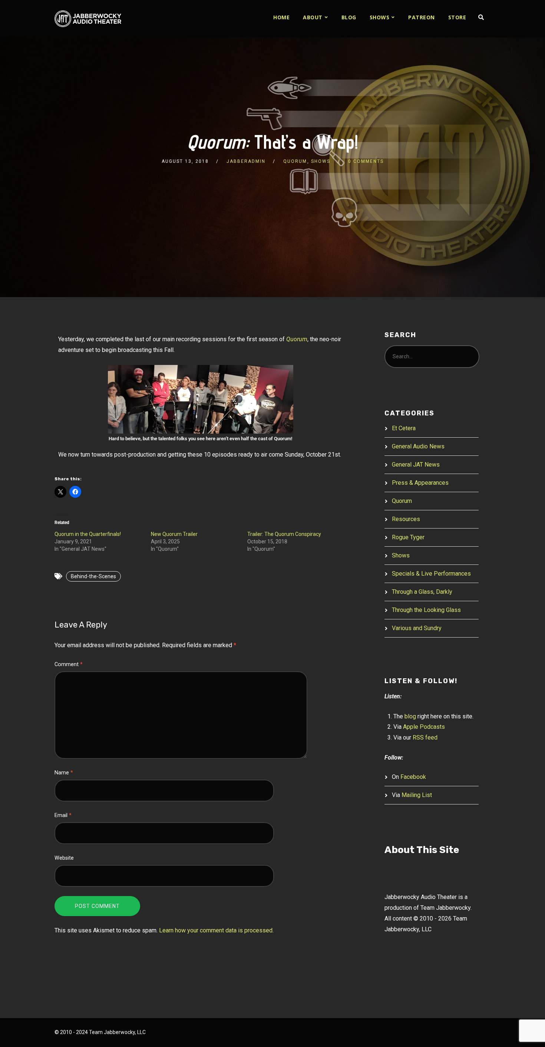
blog (410, 716)
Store (457, 17)
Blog (348, 17)
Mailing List (417, 795)
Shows (380, 17)
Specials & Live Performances (431, 573)
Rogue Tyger (408, 537)
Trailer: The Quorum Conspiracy (284, 534)
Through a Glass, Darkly (422, 591)
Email (63, 815)
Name (63, 773)
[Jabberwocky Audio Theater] (87, 18)
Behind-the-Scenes (93, 576)
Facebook (413, 776)
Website (64, 858)
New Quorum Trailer (174, 534)
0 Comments (366, 161)
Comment (68, 664)
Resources (406, 519)
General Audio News (418, 446)
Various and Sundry (417, 628)
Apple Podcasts (424, 726)
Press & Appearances (420, 482)
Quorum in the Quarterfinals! (87, 534)
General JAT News (416, 464)
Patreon (421, 17)
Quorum (295, 161)
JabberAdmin (246, 161)
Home (281, 17)
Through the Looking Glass (426, 609)
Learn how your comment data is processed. (216, 930)
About (313, 17)
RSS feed (425, 737)
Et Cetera (404, 428)
